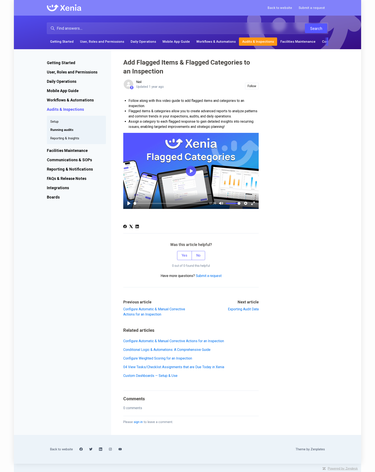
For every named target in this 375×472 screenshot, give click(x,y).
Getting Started (62, 42)
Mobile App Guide (176, 42)
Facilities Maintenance (298, 42)
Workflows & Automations (216, 42)
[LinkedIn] (137, 227)
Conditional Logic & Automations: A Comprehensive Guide (167, 350)
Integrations (58, 188)
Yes (184, 255)
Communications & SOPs (69, 160)
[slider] (170, 203)
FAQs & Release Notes (66, 178)
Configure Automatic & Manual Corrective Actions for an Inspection (173, 341)
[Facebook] (125, 227)
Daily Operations (143, 42)
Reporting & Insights (64, 138)
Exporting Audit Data (243, 309)
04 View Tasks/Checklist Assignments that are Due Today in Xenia (173, 367)
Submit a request (312, 8)
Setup (54, 122)
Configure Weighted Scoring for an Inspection (157, 358)
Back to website (280, 8)
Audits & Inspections (258, 42)
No (198, 255)
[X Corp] (131, 227)
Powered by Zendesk (343, 468)
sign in (138, 422)
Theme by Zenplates (310, 449)
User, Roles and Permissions (102, 42)
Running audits (61, 130)
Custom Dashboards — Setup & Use (150, 376)
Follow (252, 86)
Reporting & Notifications (70, 169)
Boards (53, 197)
